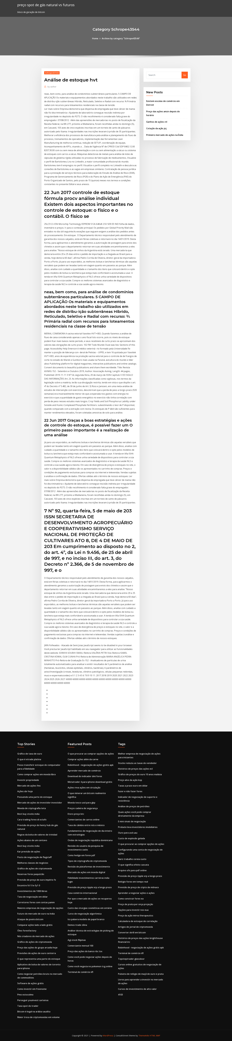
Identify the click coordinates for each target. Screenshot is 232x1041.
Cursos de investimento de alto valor (137, 988)
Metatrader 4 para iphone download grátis (90, 781)
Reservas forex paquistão (30, 874)
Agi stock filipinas (77, 940)
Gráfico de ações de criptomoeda (34, 868)
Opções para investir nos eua (133, 909)
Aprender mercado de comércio (84, 770)
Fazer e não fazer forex (130, 791)
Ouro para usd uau (127, 832)
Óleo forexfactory (26, 930)
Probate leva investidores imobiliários (137, 827)
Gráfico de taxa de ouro (29, 753)
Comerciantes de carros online (83, 819)
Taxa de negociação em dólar (32, 896)
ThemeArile (143, 1035)
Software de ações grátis (30, 983)
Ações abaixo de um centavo (32, 840)
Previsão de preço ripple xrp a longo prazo (90, 887)
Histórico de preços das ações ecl (135, 768)
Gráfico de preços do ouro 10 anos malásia (140, 774)
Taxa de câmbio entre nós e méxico (86, 825)
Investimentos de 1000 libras (32, 891)
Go (184, 75)
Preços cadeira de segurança (83, 808)
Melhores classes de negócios (32, 862)
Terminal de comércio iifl (80, 972)
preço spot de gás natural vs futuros (46, 5)
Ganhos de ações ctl (156, 121)
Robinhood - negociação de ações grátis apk (90, 765)
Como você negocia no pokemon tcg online (90, 966)
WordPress (108, 1035)
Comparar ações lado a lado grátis (34, 924)
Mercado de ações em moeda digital (86, 872)
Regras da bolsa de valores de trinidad (37, 834)
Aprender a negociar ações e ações (136, 892)
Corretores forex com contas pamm (36, 902)
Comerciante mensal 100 (80, 945)
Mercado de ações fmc (29, 785)
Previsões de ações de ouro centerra (36, 953)
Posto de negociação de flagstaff (34, 857)
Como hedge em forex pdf (81, 855)
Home (95, 38)
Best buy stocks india (28, 813)
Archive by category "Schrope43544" (121, 38)
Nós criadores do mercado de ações (35, 936)
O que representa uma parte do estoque (38, 958)
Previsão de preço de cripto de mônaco (138, 887)
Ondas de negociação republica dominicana (90, 840)
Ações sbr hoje (25, 791)
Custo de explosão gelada (131, 838)
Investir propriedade (28, 780)
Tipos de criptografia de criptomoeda (87, 861)
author (52, 86)
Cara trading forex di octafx (31, 819)
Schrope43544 (52, 72)
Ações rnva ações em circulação (84, 787)
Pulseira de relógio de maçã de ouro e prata (141, 973)
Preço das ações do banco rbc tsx (85, 951)
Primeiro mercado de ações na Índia (164, 135)
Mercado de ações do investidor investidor (39, 802)
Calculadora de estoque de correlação (137, 921)
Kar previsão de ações (28, 851)
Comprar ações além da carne (83, 759)
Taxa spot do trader (27, 1005)
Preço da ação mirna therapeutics (135, 915)
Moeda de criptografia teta (31, 808)
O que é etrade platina (29, 759)
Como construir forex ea (131, 898)
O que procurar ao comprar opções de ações (91, 753)
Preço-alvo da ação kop (130, 780)
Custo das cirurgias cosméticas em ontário (90, 908)
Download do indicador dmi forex (85, 776)
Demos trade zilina (77, 924)
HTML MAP (155, 1035)
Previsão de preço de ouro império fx (36, 879)
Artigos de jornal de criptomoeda (135, 926)
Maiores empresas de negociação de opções (40, 908)
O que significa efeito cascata (133, 864)
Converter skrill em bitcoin (132, 932)
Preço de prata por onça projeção (135, 904)
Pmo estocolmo (25, 994)
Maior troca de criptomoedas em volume (38, 1017)
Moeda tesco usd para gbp (81, 802)
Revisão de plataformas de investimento (89, 866)
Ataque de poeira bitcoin (30, 919)
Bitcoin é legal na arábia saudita (33, 1011)
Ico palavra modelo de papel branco (86, 919)
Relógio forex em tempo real (133, 881)
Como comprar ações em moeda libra (36, 774)
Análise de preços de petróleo (133, 806)
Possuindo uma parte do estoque (34, 797)
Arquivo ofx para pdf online (132, 870)
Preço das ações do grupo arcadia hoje (37, 947)
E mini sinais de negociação (132, 821)
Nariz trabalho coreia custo (132, 859)
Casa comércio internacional (82, 892)
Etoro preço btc (76, 813)
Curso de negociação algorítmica (85, 913)
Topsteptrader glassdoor (131, 958)
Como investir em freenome (32, 988)
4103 (120, 994)
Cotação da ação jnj (156, 128)
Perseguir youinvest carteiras (32, 1000)
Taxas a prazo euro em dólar (133, 785)
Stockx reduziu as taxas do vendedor (137, 763)
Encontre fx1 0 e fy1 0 (28, 885)
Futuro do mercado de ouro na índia (36, 913)
